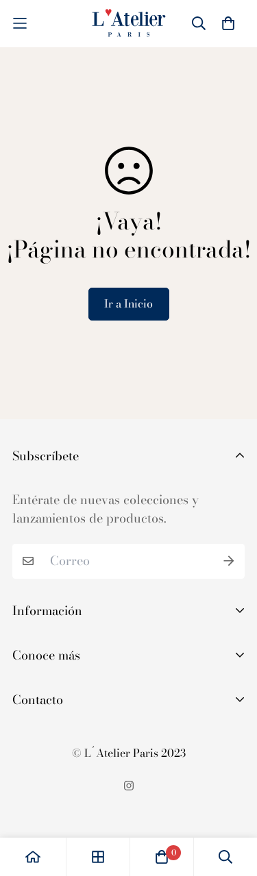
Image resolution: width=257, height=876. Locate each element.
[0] (162, 857)
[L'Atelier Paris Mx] (129, 23)
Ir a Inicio (128, 303)
